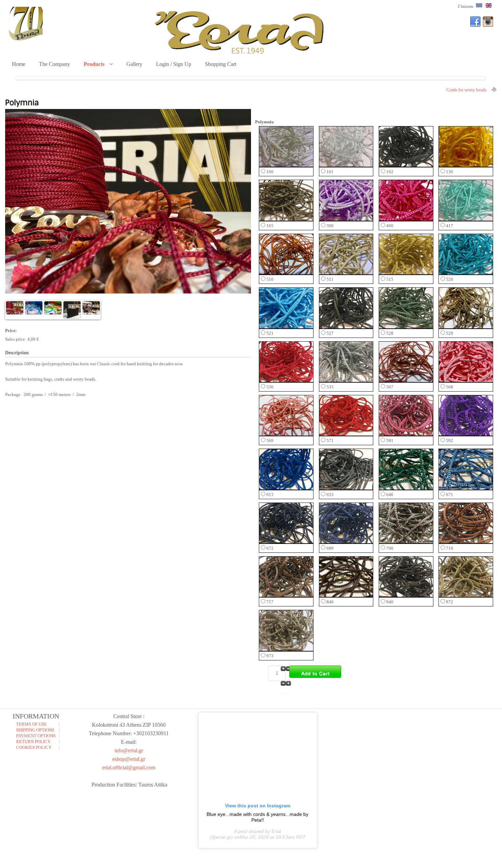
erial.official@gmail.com (128, 767)
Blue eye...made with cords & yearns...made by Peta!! (257, 817)
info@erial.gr (128, 750)
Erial (276, 831)
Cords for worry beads (466, 89)
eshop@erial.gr (128, 759)
